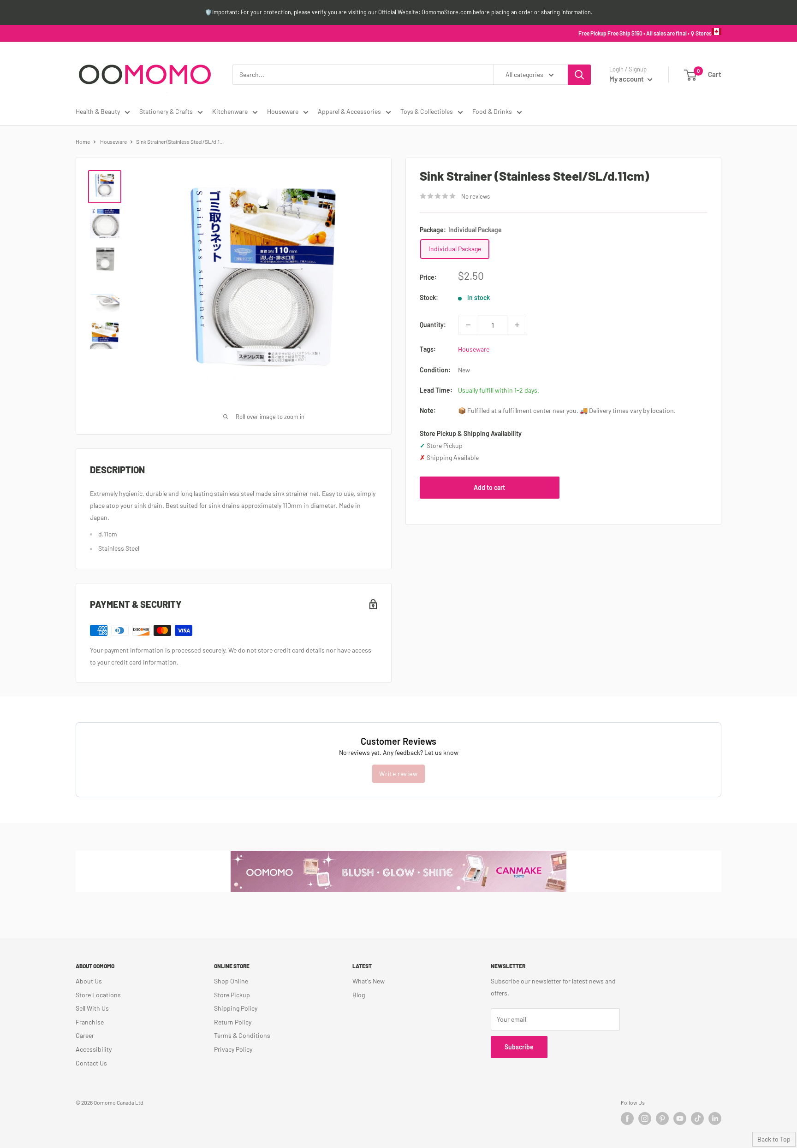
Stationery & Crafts (166, 111)
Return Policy (232, 1022)
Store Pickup (232, 995)
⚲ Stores (701, 33)
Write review (398, 773)
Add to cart (489, 487)
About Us (89, 981)
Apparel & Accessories (349, 111)
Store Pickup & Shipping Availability (471, 433)
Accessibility (94, 1049)
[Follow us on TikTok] (697, 1118)
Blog (358, 995)
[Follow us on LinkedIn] (714, 1118)
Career (85, 1035)
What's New (368, 981)
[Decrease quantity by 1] (468, 325)
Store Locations (98, 995)
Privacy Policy (233, 1049)
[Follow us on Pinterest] (662, 1118)
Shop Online (231, 981)
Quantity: (433, 325)
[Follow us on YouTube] (679, 1118)
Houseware (282, 111)
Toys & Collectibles (426, 111)
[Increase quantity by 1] (517, 325)
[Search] (579, 75)
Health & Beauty (98, 111)
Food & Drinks (492, 111)
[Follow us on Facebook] (627, 1118)
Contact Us (91, 1063)
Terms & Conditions (242, 1035)
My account (627, 79)
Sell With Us (92, 1008)
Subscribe (519, 1047)
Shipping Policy (235, 1008)
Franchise (90, 1022)
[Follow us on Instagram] (644, 1118)
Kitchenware (230, 111)
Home (83, 141)
